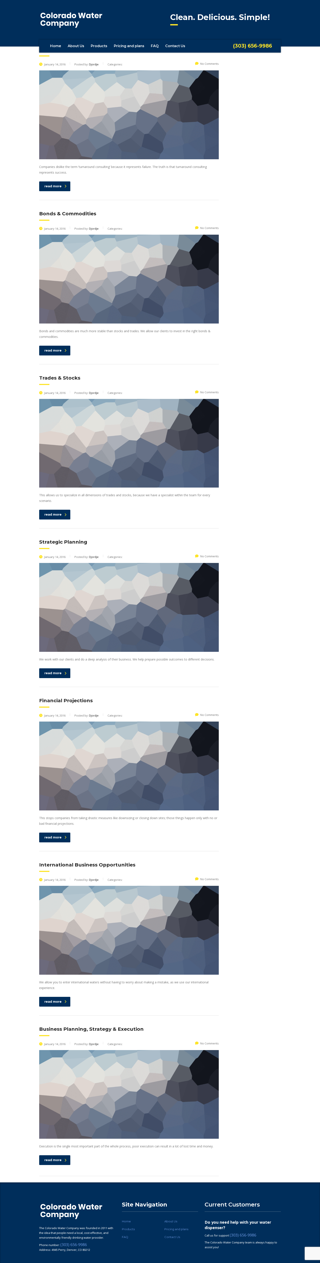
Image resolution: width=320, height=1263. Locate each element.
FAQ (155, 46)
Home (55, 46)
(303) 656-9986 (73, 1244)
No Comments (209, 64)
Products (99, 46)
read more (53, 186)
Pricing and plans (129, 46)
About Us (76, 46)
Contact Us (175, 46)
